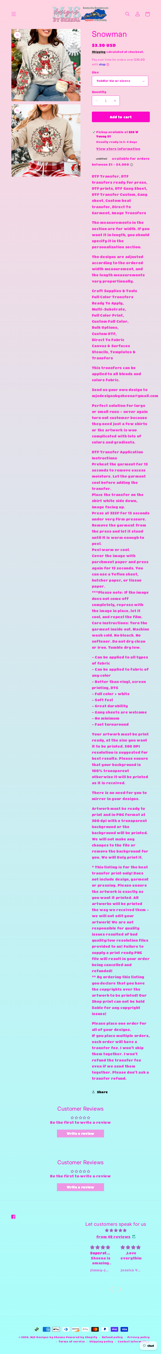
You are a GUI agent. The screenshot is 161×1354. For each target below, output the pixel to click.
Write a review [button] (80, 1133)
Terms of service (72, 1341)
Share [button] (102, 1092)
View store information (118, 149)
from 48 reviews (113, 1237)
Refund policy (112, 1337)
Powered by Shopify (81, 1337)
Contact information (134, 1341)
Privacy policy (138, 1337)
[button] (14, 14)
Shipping (99, 51)
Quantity (99, 92)
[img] (115, 1230)
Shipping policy (101, 1341)
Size (95, 72)
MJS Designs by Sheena (48, 1337)
